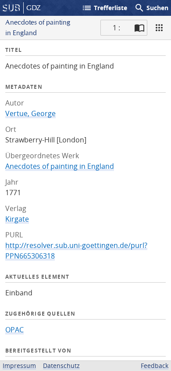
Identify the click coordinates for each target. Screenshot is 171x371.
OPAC (14, 330)
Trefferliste (104, 8)
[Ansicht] (159, 27)
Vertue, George (30, 113)
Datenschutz (61, 365)
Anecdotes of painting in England (59, 166)
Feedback (154, 365)
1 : (116, 28)
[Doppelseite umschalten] (139, 28)
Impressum (19, 365)
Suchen (151, 8)
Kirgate (17, 219)
